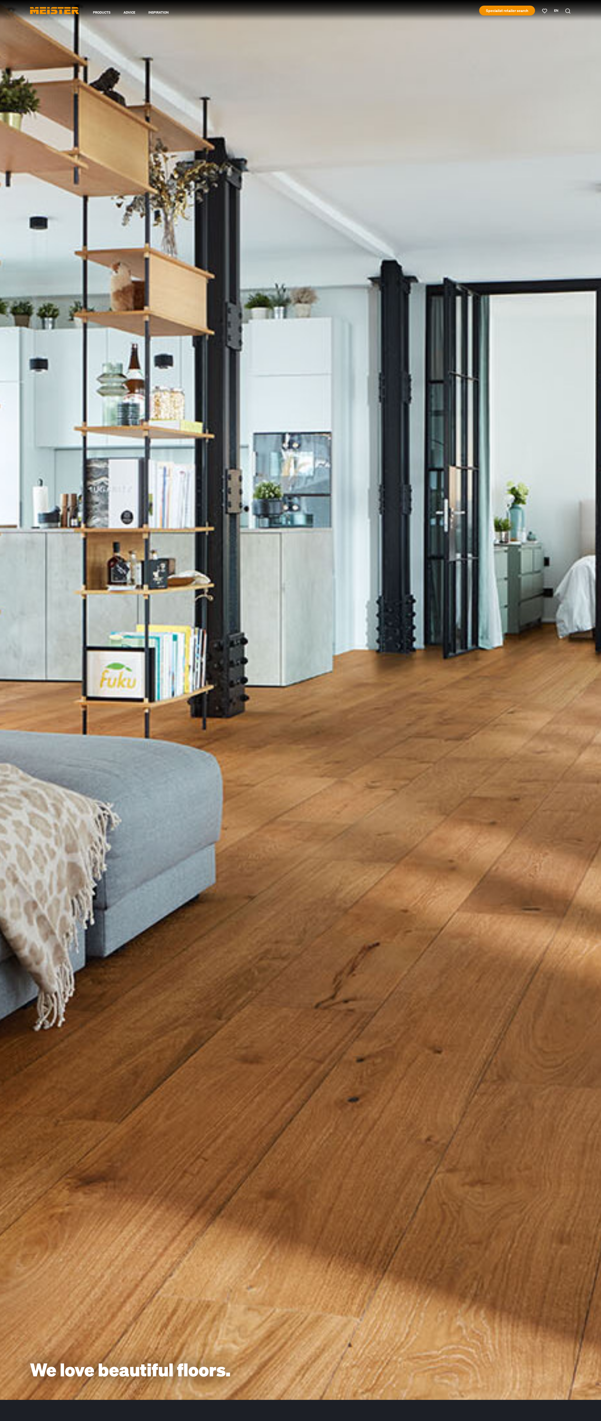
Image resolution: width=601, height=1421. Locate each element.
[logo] (54, 10)
